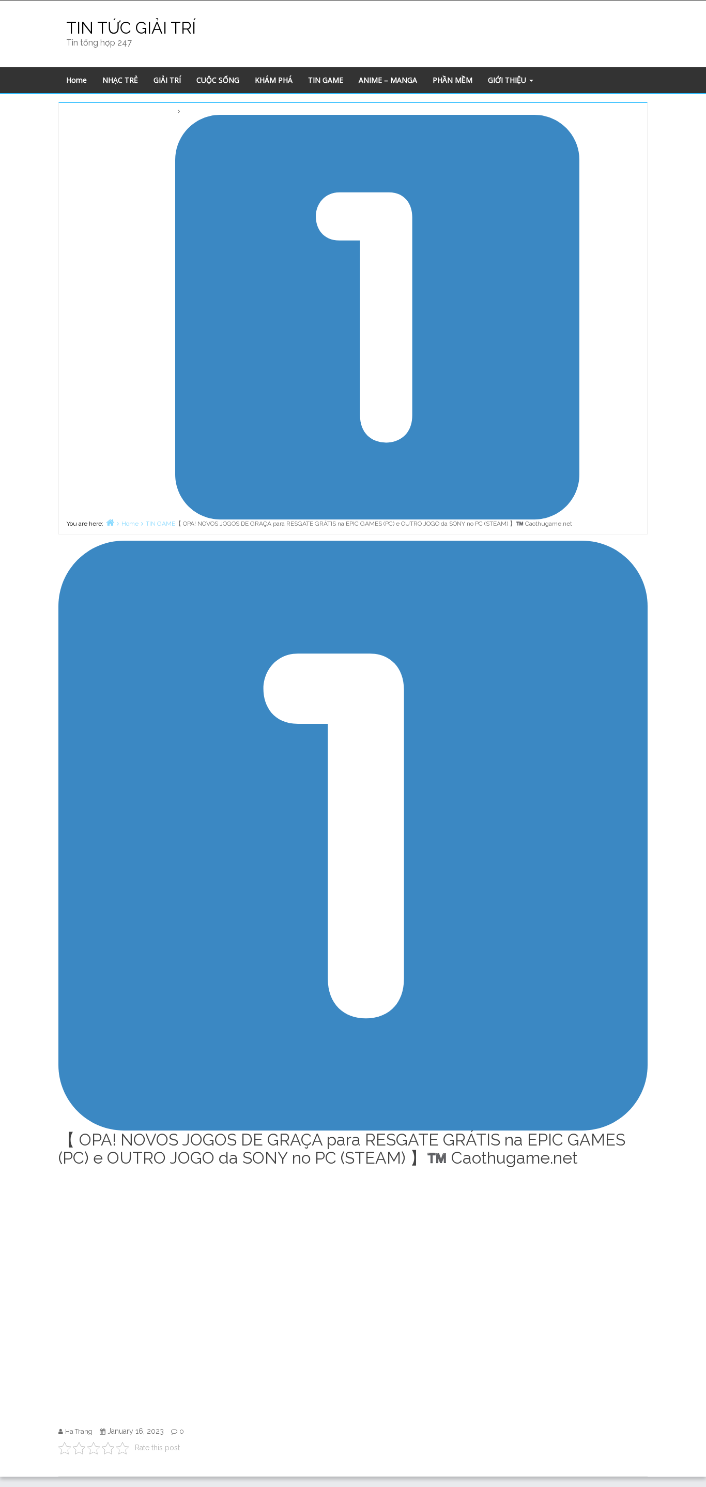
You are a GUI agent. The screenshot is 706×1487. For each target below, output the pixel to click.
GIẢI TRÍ (167, 80)
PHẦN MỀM (452, 80)
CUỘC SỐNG (217, 80)
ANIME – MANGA (388, 80)
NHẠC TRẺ (120, 80)
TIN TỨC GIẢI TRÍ (131, 27)
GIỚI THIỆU (508, 80)
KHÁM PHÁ (274, 80)
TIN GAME (325, 80)
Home (76, 80)
